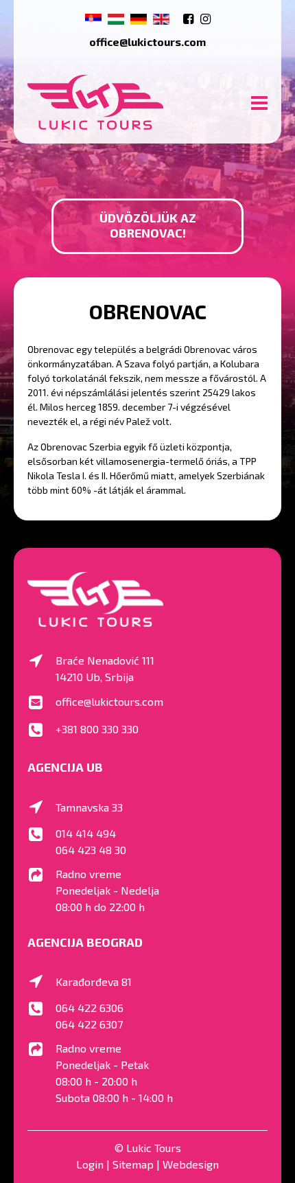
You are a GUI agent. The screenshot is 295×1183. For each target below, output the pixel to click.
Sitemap (133, 1164)
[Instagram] (205, 18)
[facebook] (188, 18)
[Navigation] (259, 102)
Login (90, 1164)
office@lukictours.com (147, 41)
